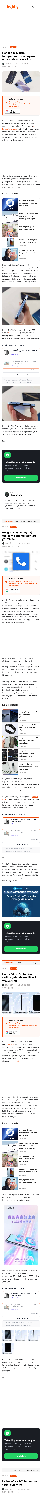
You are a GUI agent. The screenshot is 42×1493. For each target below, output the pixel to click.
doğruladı (15, 1061)
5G (18, 1368)
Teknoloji (14, 47)
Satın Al (13, 354)
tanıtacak (10, 1044)
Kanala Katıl (21, 477)
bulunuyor (12, 333)
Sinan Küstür (9, 64)
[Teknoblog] (11, 7)
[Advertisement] (21, 1404)
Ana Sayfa (5, 47)
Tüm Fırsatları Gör (20, 375)
